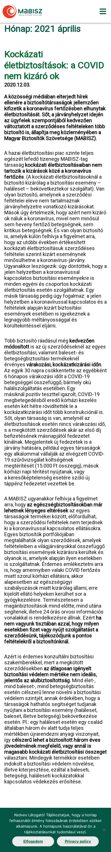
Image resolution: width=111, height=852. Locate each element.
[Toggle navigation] (103, 11)
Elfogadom (33, 841)
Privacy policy (78, 841)
